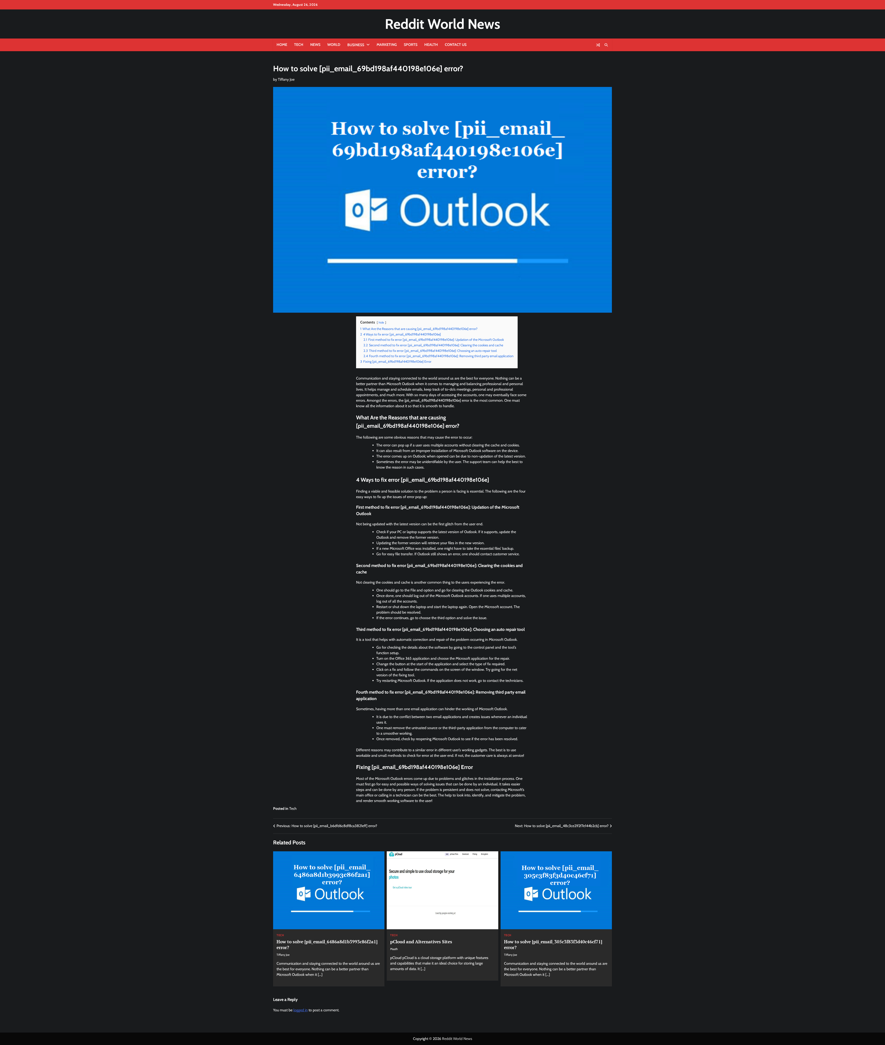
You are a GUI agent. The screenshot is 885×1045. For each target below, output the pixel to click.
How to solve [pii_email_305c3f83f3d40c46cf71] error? (553, 944)
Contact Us (455, 44)
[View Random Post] (598, 45)
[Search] (606, 45)
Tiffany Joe (286, 79)
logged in (300, 1010)
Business (355, 45)
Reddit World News (442, 23)
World (333, 44)
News (315, 44)
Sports (410, 44)
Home (282, 44)
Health (431, 44)
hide (381, 322)
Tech (298, 44)
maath (394, 949)
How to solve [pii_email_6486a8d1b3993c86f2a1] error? (327, 944)
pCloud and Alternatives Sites (421, 941)
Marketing (387, 44)
